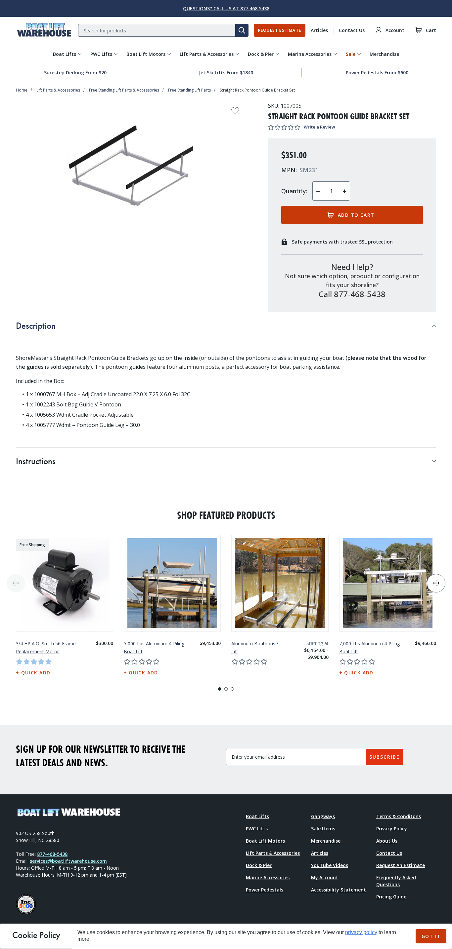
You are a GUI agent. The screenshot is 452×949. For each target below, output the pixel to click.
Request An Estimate (400, 865)
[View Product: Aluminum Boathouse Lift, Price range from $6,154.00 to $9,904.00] (280, 583)
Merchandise (384, 54)
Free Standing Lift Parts (189, 90)
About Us (386, 841)
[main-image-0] (131, 167)
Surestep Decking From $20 (75, 72)
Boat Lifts (64, 54)
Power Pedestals (264, 890)
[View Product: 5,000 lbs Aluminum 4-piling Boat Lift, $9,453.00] (172, 583)
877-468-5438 (52, 854)
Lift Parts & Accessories (207, 54)
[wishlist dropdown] (235, 112)
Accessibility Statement (338, 890)
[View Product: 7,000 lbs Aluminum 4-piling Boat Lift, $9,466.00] (388, 583)
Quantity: (294, 191)
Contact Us (352, 30)
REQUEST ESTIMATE (279, 30)
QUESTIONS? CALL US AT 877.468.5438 (226, 8)
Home (21, 90)
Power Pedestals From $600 (377, 72)
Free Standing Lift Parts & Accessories (124, 90)
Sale (350, 54)
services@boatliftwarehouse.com (68, 861)
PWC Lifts (101, 54)
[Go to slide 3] (232, 689)
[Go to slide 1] (219, 689)
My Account (324, 877)
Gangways (323, 816)
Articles (319, 30)
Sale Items (323, 828)
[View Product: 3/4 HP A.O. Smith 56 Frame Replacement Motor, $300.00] (65, 583)
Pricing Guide (391, 896)
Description (36, 325)
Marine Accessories (310, 54)
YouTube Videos (329, 865)
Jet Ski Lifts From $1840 (226, 72)
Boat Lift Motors (145, 54)
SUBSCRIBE (384, 757)
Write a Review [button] (319, 127)
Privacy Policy (391, 828)
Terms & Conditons (398, 816)
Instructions (36, 461)
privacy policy (361, 932)
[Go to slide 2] (226, 689)
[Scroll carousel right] (436, 583)
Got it (431, 936)
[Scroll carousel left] (16, 583)
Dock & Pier (261, 54)
